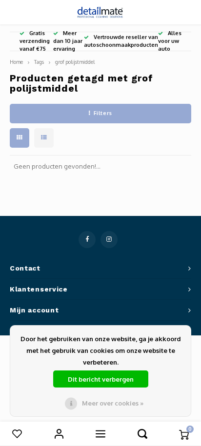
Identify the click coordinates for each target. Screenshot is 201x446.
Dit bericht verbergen (101, 379)
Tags (39, 61)
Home (16, 61)
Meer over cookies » (112, 403)
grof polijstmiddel (75, 61)
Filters (103, 113)
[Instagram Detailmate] (109, 239)
